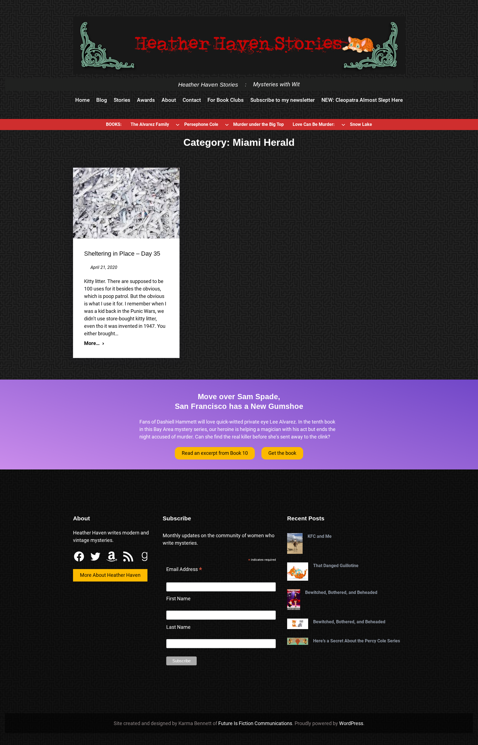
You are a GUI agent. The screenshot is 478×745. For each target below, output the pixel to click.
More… (92, 343)
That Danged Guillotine (335, 565)
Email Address (184, 569)
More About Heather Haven (110, 575)
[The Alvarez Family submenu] (178, 124)
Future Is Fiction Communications (255, 723)
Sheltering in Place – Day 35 (122, 253)
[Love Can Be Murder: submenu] (343, 124)
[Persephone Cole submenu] (227, 124)
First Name (178, 598)
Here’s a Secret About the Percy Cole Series (356, 640)
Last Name (178, 627)
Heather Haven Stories (208, 84)
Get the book (282, 453)
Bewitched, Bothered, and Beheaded (341, 592)
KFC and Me (320, 536)
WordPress (351, 723)
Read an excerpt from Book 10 (215, 453)
